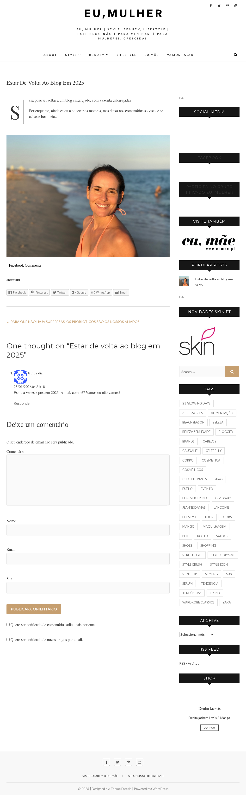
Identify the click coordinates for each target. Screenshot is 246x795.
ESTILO (187, 489)
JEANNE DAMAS (194, 507)
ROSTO (202, 536)
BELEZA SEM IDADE (196, 432)
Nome (11, 520)
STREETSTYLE (192, 555)
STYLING (211, 574)
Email (10, 549)
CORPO (188, 460)
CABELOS (209, 441)
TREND (215, 593)
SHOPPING (208, 545)
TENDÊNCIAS (192, 593)
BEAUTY (97, 55)
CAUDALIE (189, 451)
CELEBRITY (213, 451)
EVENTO (207, 489)
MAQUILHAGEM (214, 526)
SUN (229, 574)
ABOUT (50, 55)
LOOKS (227, 517)
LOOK (209, 517)
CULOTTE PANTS (194, 479)
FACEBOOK (209, 157)
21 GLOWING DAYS (196, 403)
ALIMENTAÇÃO (222, 413)
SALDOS (222, 536)
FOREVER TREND (194, 498)
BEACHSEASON (193, 422)
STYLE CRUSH (192, 564)
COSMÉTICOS (192, 470)
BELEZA (218, 422)
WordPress (160, 789)
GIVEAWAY (223, 498)
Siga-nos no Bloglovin (146, 776)
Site (9, 578)
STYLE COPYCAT (223, 555)
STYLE (71, 55)
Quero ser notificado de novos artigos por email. (47, 639)
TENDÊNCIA (209, 583)
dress (219, 479)
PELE (185, 536)
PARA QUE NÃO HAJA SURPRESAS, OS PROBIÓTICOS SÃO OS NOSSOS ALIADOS (73, 322)
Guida (32, 373)
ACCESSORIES (192, 413)
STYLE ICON (219, 564)
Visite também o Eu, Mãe (100, 776)
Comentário (15, 451)
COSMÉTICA (211, 460)
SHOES (187, 545)
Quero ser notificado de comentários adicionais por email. (54, 624)
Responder (22, 403)
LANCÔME (221, 507)
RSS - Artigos (189, 663)
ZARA (227, 602)
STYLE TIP (189, 574)
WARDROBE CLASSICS (198, 602)
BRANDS (188, 441)
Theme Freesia (121, 789)
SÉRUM (187, 583)
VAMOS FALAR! (181, 55)
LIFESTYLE (127, 55)
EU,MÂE (151, 55)
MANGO (188, 526)
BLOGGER (226, 432)
